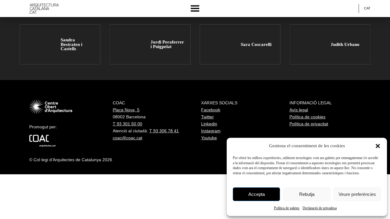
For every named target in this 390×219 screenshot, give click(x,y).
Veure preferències (357, 194)
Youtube (209, 137)
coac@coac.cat (127, 137)
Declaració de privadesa (320, 208)
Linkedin (209, 123)
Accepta (256, 194)
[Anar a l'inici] (44, 8)
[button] (378, 146)
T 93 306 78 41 (164, 130)
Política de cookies (307, 116)
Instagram (211, 130)
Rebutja (306, 194)
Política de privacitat (308, 123)
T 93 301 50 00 (127, 123)
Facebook (210, 109)
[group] (60, 44)
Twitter (207, 116)
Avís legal (298, 109)
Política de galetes (287, 208)
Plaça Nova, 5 (126, 109)
